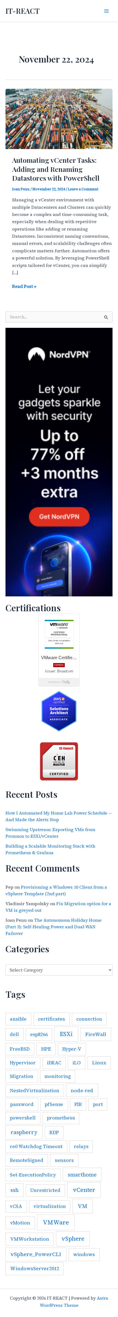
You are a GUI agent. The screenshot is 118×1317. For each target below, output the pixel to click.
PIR (78, 1104)
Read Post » (24, 286)
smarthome (82, 1174)
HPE (46, 1049)
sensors (64, 1160)
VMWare (56, 1222)
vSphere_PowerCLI (35, 1254)
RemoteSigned (26, 1160)
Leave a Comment (83, 189)
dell (14, 1034)
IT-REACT (22, 11)
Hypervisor (23, 1062)
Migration (21, 1076)
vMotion (20, 1222)
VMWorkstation (29, 1239)
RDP (54, 1132)
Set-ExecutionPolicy (33, 1175)
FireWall (95, 1034)
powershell (23, 1118)
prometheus (61, 1118)
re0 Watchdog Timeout (36, 1146)
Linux (99, 1062)
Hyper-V (72, 1049)
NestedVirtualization (34, 1090)
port (98, 1104)
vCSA (16, 1206)
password (21, 1104)
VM (82, 1206)
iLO (76, 1062)
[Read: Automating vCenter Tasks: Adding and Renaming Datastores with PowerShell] (59, 118)
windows (84, 1254)
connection (89, 1019)
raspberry (24, 1132)
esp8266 (39, 1034)
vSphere (72, 1239)
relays (81, 1146)
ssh (14, 1190)
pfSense (54, 1104)
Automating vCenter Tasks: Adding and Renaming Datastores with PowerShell (56, 168)
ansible (18, 1019)
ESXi (66, 1034)
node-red (82, 1090)
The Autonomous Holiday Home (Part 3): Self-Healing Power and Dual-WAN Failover (53, 926)
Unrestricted (45, 1190)
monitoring (57, 1076)
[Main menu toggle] (106, 11)
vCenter (84, 1190)
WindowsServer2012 (34, 1268)
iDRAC (54, 1062)
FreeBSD (20, 1049)
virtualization (49, 1206)
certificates (51, 1019)
